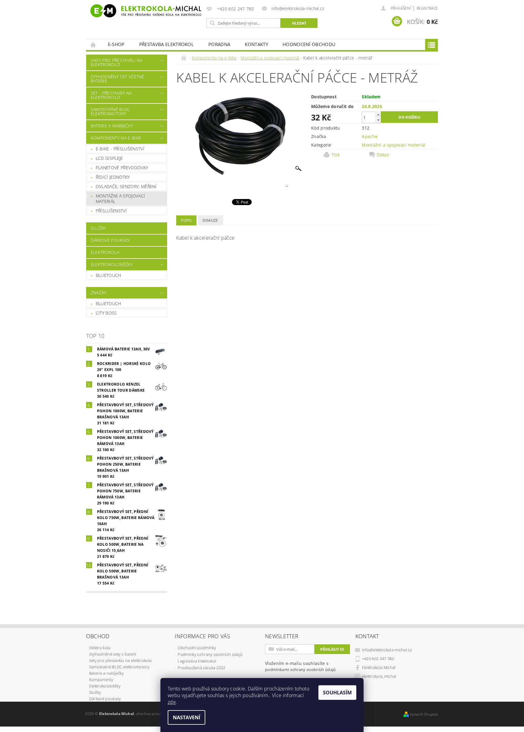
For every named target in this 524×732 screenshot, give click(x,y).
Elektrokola (105, 252)
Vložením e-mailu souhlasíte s (300, 666)
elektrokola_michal (379, 676)
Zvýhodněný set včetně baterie (117, 79)
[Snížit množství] (378, 120)
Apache (370, 136)
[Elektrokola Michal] (145, 11)
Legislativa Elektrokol (197, 661)
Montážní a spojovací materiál (120, 198)
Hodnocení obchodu (309, 44)
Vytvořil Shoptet (424, 714)
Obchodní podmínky (197, 647)
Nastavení (186, 717)
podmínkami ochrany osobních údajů (300, 669)
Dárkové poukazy (110, 240)
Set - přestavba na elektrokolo (111, 95)
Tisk (335, 154)
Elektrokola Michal (379, 667)
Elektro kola (100, 647)
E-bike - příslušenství (120, 149)
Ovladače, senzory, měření (126, 186)
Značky (98, 292)
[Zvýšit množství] (378, 114)
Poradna (219, 44)
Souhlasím (337, 692)
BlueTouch (108, 275)
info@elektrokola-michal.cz (387, 650)
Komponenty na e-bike (116, 138)
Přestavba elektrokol (166, 44)
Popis (186, 220)
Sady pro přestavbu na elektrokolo (117, 62)
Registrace (427, 8)
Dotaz (383, 154)
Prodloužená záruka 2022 (201, 667)
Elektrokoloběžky (112, 264)
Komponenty (101, 679)
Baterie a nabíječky (112, 126)
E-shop (116, 44)
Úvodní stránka (93, 44)
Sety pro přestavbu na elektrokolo (120, 660)
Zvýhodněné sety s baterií (112, 654)
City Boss (106, 313)
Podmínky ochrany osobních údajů (210, 654)
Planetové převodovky (122, 167)
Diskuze (210, 220)
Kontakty (256, 44)
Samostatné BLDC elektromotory (110, 111)
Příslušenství (111, 211)
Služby (98, 228)
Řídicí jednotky (113, 177)
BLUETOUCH (108, 303)
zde (172, 702)
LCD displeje (109, 158)
